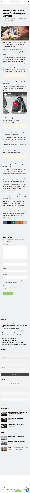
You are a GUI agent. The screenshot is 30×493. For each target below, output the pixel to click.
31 (26, 402)
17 (26, 396)
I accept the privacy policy (8, 372)
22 (18, 399)
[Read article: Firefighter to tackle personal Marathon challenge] (4, 443)
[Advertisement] (15, 75)
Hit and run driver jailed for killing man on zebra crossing (14, 344)
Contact (16, 479)
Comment (6, 244)
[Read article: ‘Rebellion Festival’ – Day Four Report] (4, 426)
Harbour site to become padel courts (16, 436)
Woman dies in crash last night (8, 332)
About (12, 479)
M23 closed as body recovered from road (11, 328)
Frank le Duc (7, 23)
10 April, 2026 (10, 444)
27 (11, 402)
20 (11, 399)
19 (7, 399)
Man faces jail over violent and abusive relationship (13, 330)
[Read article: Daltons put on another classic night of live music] (4, 420)
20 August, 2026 (11, 415)
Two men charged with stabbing (9, 340)
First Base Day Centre (13, 52)
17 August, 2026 (11, 421)
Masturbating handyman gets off (9, 323)
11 (3, 396)
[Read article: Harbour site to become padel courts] (4, 438)
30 (22, 402)
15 (18, 396)
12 (7, 396)
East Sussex (12, 8)
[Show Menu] (1, 2)
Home (4, 8)
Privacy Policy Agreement (9, 286)
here (12, 193)
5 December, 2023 (15, 23)
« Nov (2, 404)
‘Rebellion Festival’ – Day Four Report (16, 424)
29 (18, 402)
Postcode (3, 367)
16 (22, 396)
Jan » (5, 404)
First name (3, 353)
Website (5, 274)
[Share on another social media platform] (25, 222)
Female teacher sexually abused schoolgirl (11, 334)
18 (3, 399)
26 (7, 402)
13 (11, 396)
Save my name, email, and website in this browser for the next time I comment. (15, 281)
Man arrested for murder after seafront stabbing (13, 342)
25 (3, 402)
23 (22, 399)
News (8, 8)
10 (26, 393)
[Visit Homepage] (15, 1)
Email (4, 268)
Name (5, 262)
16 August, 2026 (11, 426)
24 (26, 399)
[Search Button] (28, 2)
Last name (3, 357)
